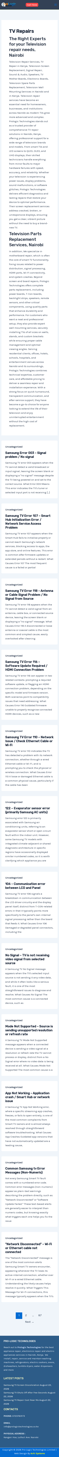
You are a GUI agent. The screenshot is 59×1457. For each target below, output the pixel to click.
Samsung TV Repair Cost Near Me (21, 1400)
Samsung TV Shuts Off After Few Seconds (25, 1392)
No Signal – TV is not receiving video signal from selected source (27, 959)
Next (29, 1321)
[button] (32, 5)
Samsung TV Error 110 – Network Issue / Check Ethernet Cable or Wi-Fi (29, 741)
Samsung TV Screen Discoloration (21, 1385)
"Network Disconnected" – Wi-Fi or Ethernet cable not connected (28, 1248)
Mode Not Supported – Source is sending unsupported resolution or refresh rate (29, 1030)
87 (40, 1315)
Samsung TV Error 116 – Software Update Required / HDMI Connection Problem (26, 666)
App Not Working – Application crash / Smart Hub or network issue (27, 1097)
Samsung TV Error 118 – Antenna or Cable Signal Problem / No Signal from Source (29, 594)
